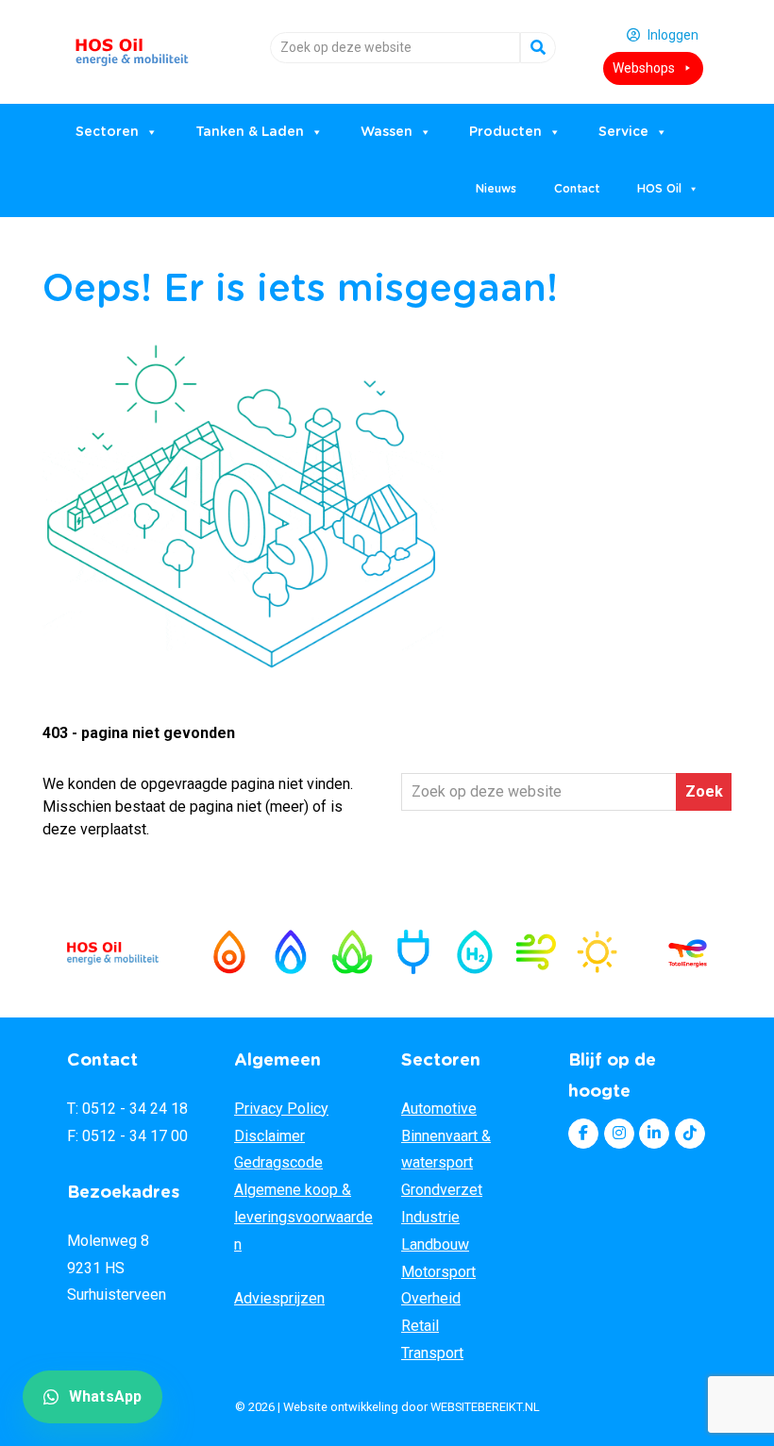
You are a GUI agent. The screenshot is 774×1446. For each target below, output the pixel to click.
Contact (576, 188)
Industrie (430, 1217)
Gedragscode (278, 1162)
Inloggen (673, 34)
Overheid (431, 1298)
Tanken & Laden (249, 132)
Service (623, 132)
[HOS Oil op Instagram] (619, 1133)
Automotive (439, 1109)
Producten (505, 132)
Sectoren (107, 132)
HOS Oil (132, 44)
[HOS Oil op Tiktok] (690, 1133)
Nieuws (496, 188)
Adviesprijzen (279, 1298)
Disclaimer (269, 1136)
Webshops (644, 68)
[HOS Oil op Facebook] (583, 1133)
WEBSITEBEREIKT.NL (485, 1407)
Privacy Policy (281, 1109)
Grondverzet (441, 1190)
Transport (432, 1353)
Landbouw (435, 1244)
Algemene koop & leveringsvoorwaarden (303, 1217)
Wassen (386, 132)
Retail (420, 1326)
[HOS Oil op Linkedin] (654, 1133)
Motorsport (438, 1272)
